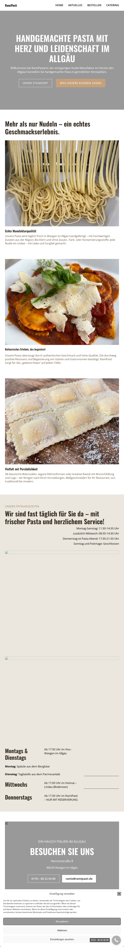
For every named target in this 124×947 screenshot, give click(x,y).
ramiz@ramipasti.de (79, 878)
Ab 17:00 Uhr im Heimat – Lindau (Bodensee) (60, 785)
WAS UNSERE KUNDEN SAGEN (80, 83)
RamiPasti (11, 5)
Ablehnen (62, 930)
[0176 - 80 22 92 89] (116, 940)
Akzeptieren (62, 921)
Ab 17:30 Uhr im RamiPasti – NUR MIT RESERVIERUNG (61, 797)
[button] (119, 893)
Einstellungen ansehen (62, 939)
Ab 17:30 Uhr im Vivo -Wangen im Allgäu (58, 751)
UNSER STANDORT (35, 83)
